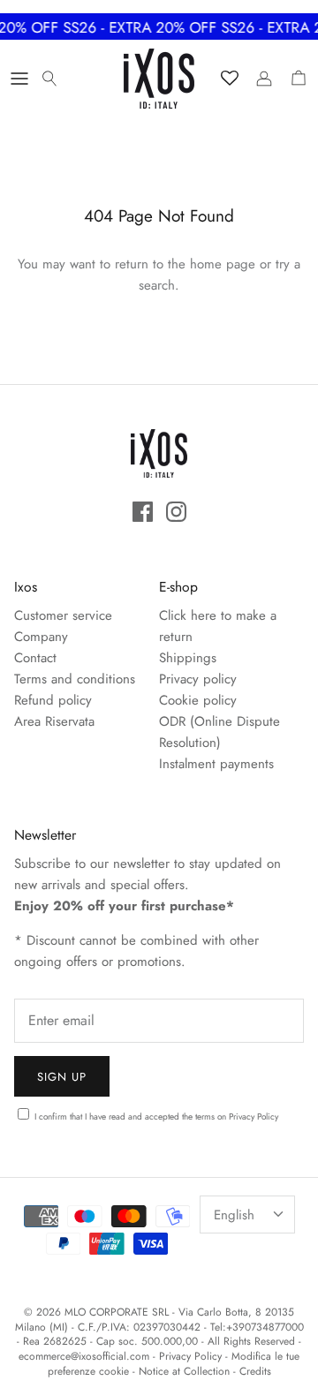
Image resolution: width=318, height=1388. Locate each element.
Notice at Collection (184, 1371)
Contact (35, 658)
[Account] (259, 78)
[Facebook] (142, 512)
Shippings (187, 658)
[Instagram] (176, 512)
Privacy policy (198, 679)
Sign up (62, 1076)
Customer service (63, 615)
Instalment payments (216, 763)
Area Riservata (54, 721)
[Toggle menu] (19, 78)
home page (222, 264)
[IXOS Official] (159, 79)
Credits (255, 1371)
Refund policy (53, 700)
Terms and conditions (74, 679)
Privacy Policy (253, 1116)
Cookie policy (198, 700)
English (234, 1215)
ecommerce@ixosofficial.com (84, 1356)
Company (41, 636)
